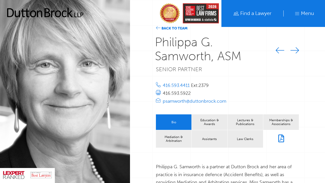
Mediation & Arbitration (174, 139)
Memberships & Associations (281, 122)
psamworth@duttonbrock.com (194, 101)
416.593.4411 (177, 85)
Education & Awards (209, 122)
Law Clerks (245, 139)
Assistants (209, 139)
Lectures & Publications (245, 122)
